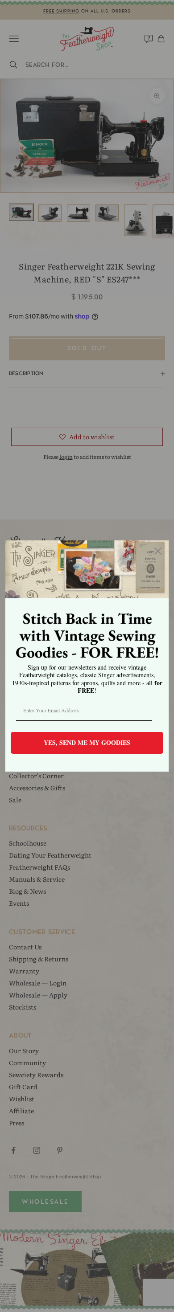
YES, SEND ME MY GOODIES (87, 742)
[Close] (158, 551)
